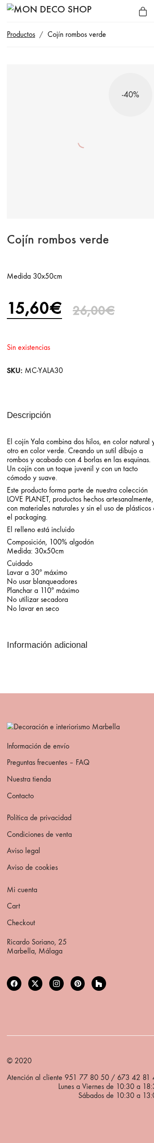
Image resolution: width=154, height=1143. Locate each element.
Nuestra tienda (29, 779)
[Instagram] (56, 983)
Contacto (20, 795)
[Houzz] (99, 983)
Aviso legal (23, 850)
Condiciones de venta (39, 834)
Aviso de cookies (32, 867)
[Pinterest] (78, 983)
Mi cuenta (22, 889)
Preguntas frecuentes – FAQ (48, 762)
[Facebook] (14, 983)
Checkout (21, 922)
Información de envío (38, 746)
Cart (13, 906)
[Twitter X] (35, 983)
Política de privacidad (39, 817)
